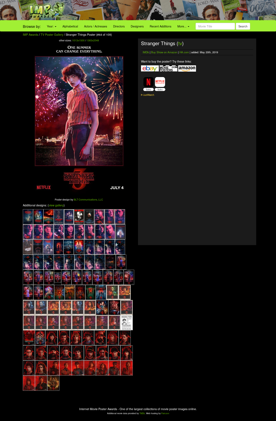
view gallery (56, 205)
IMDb (146, 52)
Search (243, 26)
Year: (50, 26)
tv (180, 43)
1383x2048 (92, 40)
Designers (137, 26)
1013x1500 (78, 40)
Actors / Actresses (95, 26)
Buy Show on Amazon (164, 52)
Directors (119, 26)
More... (182, 26)
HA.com (184, 52)
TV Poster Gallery (52, 34)
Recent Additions (160, 26)
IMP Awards (30, 34)
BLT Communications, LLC (88, 199)
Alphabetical (70, 26)
